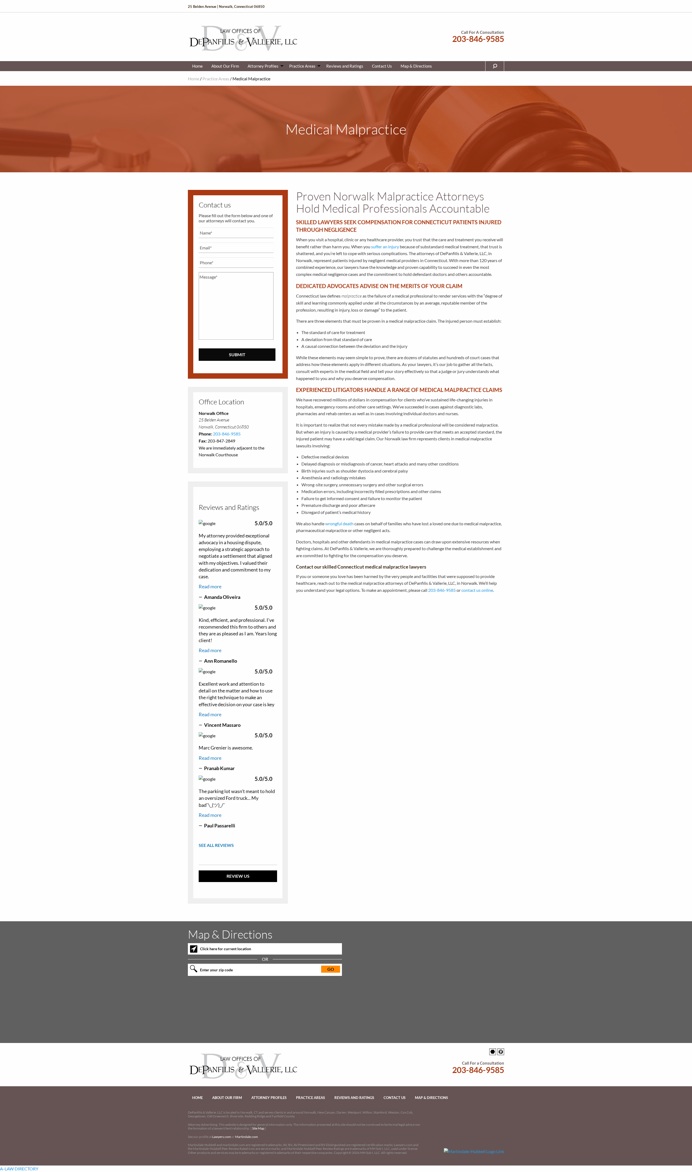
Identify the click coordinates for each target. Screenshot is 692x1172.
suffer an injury (385, 246)
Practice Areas (302, 66)
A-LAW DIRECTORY (19, 1168)
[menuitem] (197, 66)
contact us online (477, 590)
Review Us (238, 876)
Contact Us (382, 66)
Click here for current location (225, 948)
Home (197, 66)
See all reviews (216, 845)
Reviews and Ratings (344, 66)
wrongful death (339, 523)
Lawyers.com (221, 1137)
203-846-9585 (478, 38)
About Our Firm (225, 66)
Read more (210, 586)
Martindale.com (246, 1137)
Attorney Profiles (263, 66)
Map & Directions (416, 66)
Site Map (258, 1128)
